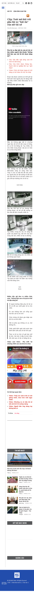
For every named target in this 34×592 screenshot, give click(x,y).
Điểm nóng (21, 503)
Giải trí (9, 11)
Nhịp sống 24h (11, 3)
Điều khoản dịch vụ (16, 582)
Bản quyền (4, 583)
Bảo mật (25, 582)
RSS (9, 582)
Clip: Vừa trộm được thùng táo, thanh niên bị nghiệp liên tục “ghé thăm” (20, 66)
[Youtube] (31, 3)
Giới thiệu (4, 3)
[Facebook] (29, 3)
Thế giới (21, 514)
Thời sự (9, 472)
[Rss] (26, 3)
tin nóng (17, 413)
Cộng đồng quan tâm (19, 11)
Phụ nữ (17, 3)
